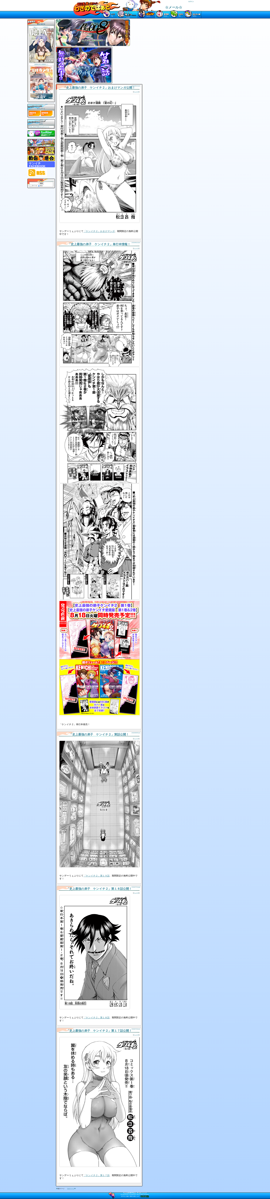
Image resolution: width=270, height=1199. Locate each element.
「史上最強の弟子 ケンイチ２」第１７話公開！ (99, 1030)
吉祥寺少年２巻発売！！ (41, 64)
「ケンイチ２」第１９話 (96, 875)
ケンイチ (136, 92)
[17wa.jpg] (99, 1166)
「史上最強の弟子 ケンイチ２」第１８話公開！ (99, 888)
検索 (41, 183)
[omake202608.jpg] (99, 222)
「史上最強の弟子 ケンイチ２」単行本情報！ (99, 244)
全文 (41, 185)
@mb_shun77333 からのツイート (39, 127)
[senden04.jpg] (99, 715)
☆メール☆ (173, 7)
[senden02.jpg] (99, 482)
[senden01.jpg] (99, 366)
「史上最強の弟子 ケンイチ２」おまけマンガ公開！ (99, 87)
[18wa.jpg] (94, 1009)
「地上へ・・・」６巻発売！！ (41, 27)
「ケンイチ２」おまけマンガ (99, 231)
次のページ (70, 1188)
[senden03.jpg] (99, 599)
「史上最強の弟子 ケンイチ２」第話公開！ (99, 734)
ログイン (191, 1)
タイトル (34, 185)
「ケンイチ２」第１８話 (96, 1017)
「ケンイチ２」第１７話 (96, 1175)
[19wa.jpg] (99, 867)
